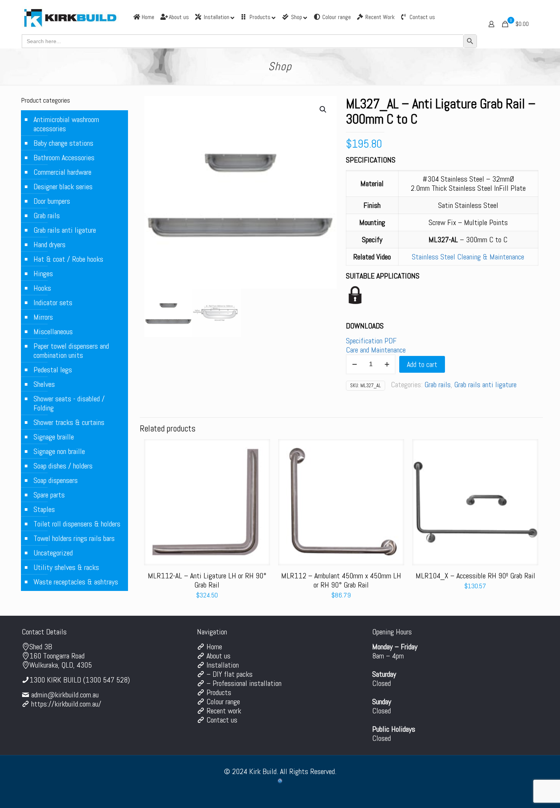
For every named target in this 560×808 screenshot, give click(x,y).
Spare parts (49, 495)
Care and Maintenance (376, 350)
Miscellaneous (53, 331)
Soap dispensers (56, 480)
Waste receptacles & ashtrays (76, 582)
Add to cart (422, 364)
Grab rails (437, 385)
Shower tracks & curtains (69, 422)
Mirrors (43, 317)
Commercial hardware (62, 172)
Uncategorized (53, 553)
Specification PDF (371, 341)
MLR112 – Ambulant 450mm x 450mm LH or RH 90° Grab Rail (341, 580)
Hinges (43, 273)
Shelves (44, 384)
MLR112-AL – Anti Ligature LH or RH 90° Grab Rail (207, 580)
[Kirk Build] (70, 17)
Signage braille (54, 437)
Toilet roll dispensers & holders (77, 524)
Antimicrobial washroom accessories (66, 124)
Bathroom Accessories (64, 158)
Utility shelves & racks (66, 567)
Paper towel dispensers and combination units (71, 350)
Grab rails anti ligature (485, 385)
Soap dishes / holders (63, 466)
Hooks (42, 288)
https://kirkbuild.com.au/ (66, 704)
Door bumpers (52, 201)
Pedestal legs (53, 370)
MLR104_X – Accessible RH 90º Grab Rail (475, 576)
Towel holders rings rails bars (74, 538)
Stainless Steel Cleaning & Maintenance (468, 257)
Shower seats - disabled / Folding (69, 403)
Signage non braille (59, 451)
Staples (44, 509)
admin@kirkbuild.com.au (65, 695)
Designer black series (63, 187)
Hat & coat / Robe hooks (68, 259)
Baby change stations (63, 143)
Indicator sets (53, 302)
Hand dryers (50, 244)
